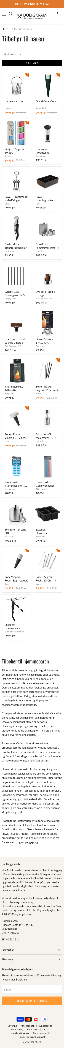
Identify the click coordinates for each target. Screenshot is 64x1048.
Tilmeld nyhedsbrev (32, 1000)
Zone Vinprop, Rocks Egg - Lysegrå (16, 578)
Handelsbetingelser (19, 1033)
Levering (12, 1025)
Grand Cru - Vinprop (47, 101)
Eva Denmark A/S (44, 298)
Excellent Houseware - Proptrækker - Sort (15, 626)
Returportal (33, 1029)
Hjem (5, 29)
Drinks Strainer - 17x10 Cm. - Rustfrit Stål (45, 341)
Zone (38, 393)
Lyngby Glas (10, 298)
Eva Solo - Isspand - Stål (16, 531)
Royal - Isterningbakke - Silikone (45, 198)
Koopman (40, 536)
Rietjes (8, 156)
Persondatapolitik (42, 1033)
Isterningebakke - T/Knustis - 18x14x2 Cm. (15, 388)
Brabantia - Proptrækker (43, 150)
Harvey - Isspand (14, 101)
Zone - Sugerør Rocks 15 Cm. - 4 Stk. (46, 578)
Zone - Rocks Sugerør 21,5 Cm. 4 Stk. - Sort (47, 388)
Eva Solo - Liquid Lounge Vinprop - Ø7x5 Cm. (15, 341)
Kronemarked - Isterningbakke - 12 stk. (16, 484)
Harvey (8, 108)
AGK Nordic (41, 489)
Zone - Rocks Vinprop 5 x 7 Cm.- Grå (16, 436)
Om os (45, 1029)
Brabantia (40, 156)
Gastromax (10, 251)
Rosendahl (41, 108)
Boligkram (40, 346)
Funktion (40, 251)
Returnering (17, 1029)
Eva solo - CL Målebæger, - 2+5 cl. (46, 436)
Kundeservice (45, 1025)
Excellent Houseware (14, 631)
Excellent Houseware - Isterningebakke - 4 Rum (47, 531)
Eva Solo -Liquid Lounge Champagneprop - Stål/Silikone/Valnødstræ (47, 293)
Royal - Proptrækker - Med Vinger (16, 198)
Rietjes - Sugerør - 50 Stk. (15, 150)
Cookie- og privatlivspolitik (32, 1036)
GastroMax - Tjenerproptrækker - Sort (16, 246)
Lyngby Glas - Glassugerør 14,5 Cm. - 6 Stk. (15, 293)
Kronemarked (11, 489)
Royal (7, 203)
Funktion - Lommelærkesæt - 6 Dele (47, 246)
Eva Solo (40, 441)
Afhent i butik (27, 1025)
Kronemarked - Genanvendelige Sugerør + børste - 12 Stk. (46, 484)
